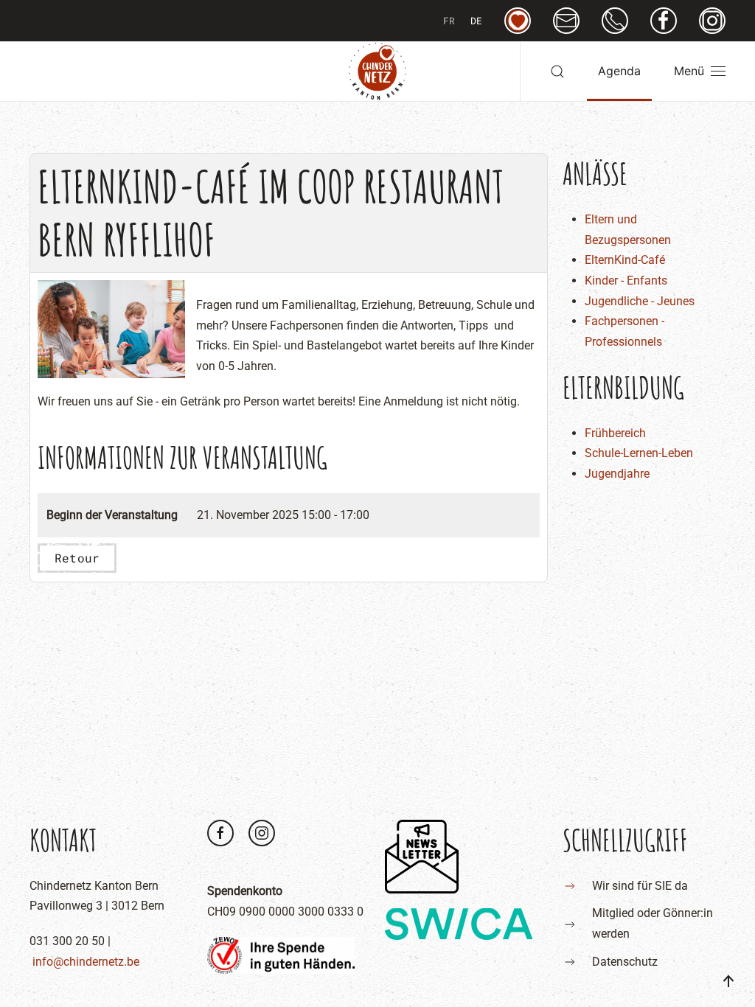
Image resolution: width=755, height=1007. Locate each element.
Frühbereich (615, 433)
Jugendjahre (617, 474)
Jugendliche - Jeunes (640, 301)
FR (449, 20)
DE (476, 20)
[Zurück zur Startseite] (377, 71)
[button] (557, 71)
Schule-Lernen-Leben (639, 453)
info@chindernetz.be (85, 962)
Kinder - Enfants (626, 280)
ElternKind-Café (625, 260)
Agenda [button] (619, 70)
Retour (77, 557)
